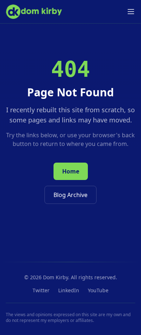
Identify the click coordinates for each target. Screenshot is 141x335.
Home (70, 171)
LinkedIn (68, 290)
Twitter (41, 290)
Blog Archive (70, 195)
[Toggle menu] (131, 11)
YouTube (98, 290)
